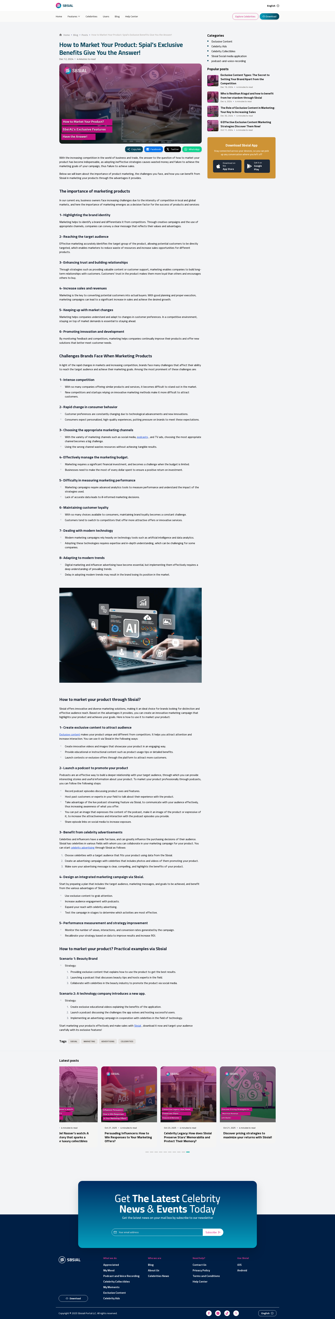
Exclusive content (69, 734)
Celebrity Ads (111, 1298)
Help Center (131, 16)
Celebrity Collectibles (223, 51)
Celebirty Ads (219, 46)
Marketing (89, 1041)
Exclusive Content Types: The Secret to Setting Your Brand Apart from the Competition (245, 79)
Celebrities (91, 16)
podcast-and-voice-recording (228, 61)
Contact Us (199, 1265)
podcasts (142, 437)
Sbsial (137, 1025)
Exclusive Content (221, 41)
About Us (153, 1270)
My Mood (108, 1270)
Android (242, 1270)
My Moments (111, 1287)
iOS (239, 1265)
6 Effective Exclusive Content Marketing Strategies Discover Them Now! (246, 124)
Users (106, 16)
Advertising (107, 1041)
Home (59, 16)
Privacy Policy (201, 1270)
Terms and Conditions (206, 1276)
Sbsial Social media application (229, 56)
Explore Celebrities (245, 16)
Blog (117, 16)
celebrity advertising (83, 847)
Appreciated (111, 1265)
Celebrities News (158, 1276)
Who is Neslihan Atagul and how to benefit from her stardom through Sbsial (247, 95)
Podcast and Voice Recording (121, 1276)
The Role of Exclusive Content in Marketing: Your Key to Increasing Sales (248, 110)
